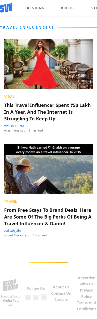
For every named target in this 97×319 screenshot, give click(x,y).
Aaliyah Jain (12, 231)
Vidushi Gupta (14, 126)
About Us (61, 287)
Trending (34, 7)
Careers (61, 299)
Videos (68, 7)
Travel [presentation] (10, 201)
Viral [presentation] (9, 96)
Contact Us (61, 293)
